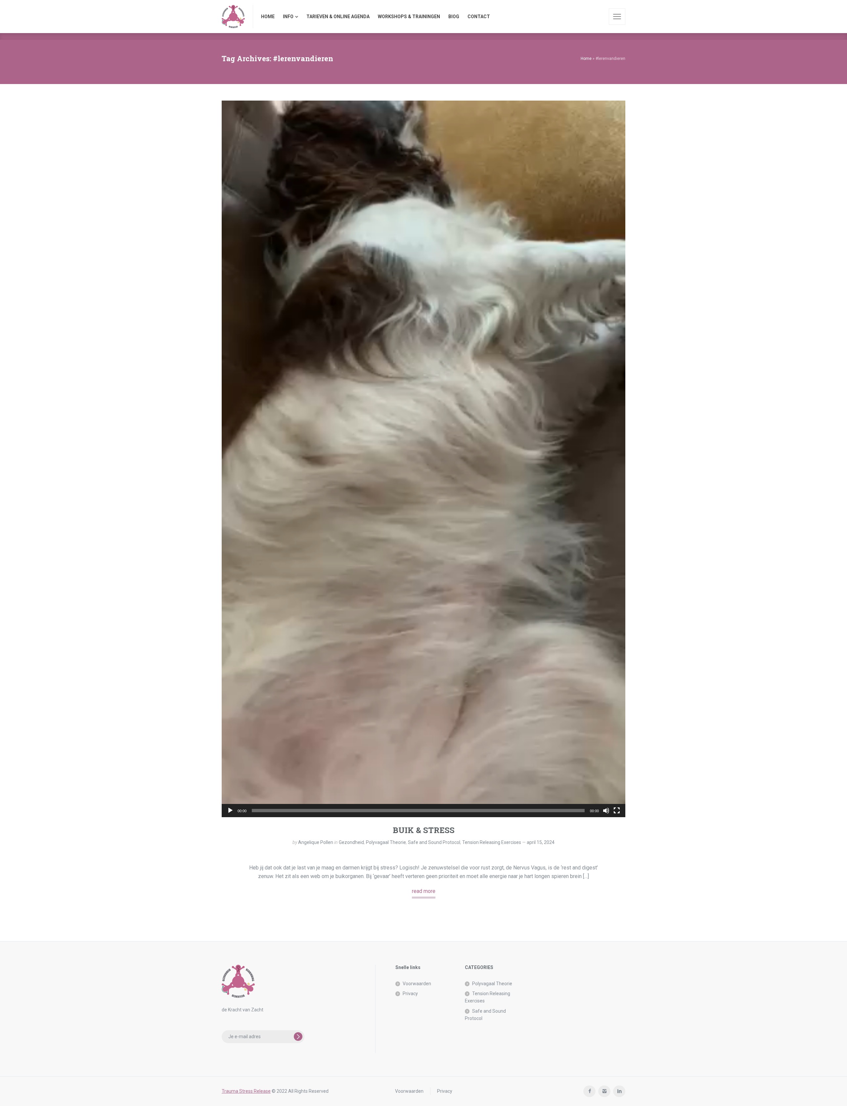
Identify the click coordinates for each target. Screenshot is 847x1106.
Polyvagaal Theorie (386, 842)
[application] (423, 459)
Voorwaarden (417, 983)
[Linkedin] (619, 1091)
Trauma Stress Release (246, 1091)
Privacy (410, 993)
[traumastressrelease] (233, 16)
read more (423, 891)
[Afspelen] (230, 810)
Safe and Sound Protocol (434, 842)
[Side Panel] (617, 16)
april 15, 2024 (541, 842)
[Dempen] (606, 810)
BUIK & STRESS (424, 830)
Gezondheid (351, 842)
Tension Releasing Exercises (491, 842)
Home (586, 58)
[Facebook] (589, 1091)
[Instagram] (604, 1091)
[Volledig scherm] (616, 810)
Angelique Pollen (315, 842)
